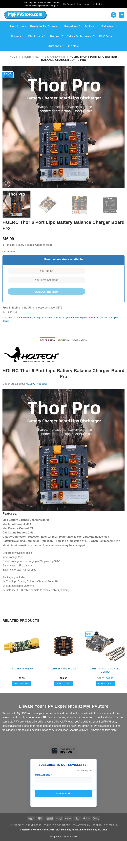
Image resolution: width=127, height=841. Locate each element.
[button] (113, 15)
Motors (89, 26)
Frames (16, 36)
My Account (69, 4)
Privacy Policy (81, 825)
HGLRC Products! (36, 383)
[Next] (118, 127)
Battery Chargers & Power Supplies (71, 317)
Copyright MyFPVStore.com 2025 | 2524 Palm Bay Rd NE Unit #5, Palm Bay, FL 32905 (63, 829)
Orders (87, 4)
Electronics (35, 36)
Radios (54, 36)
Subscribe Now (46, 291)
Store (26, 56)
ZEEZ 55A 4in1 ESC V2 (63, 668)
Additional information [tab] (72, 340)
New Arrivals (18, 26)
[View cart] (121, 15)
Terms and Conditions (57, 825)
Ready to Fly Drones (43, 26)
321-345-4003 (69, 836)
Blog (79, 4)
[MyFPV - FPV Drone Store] (25, 15)
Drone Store (34, 825)
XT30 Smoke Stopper (21, 668)
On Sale (73, 46)
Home (13, 56)
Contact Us (97, 4)
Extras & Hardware (79, 36)
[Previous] (9, 127)
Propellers (71, 26)
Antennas (54, 46)
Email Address (43, 775)
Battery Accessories (43, 317)
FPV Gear (105, 36)
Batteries (107, 26)
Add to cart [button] (22, 684)
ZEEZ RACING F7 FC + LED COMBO (105, 670)
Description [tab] (47, 340)
